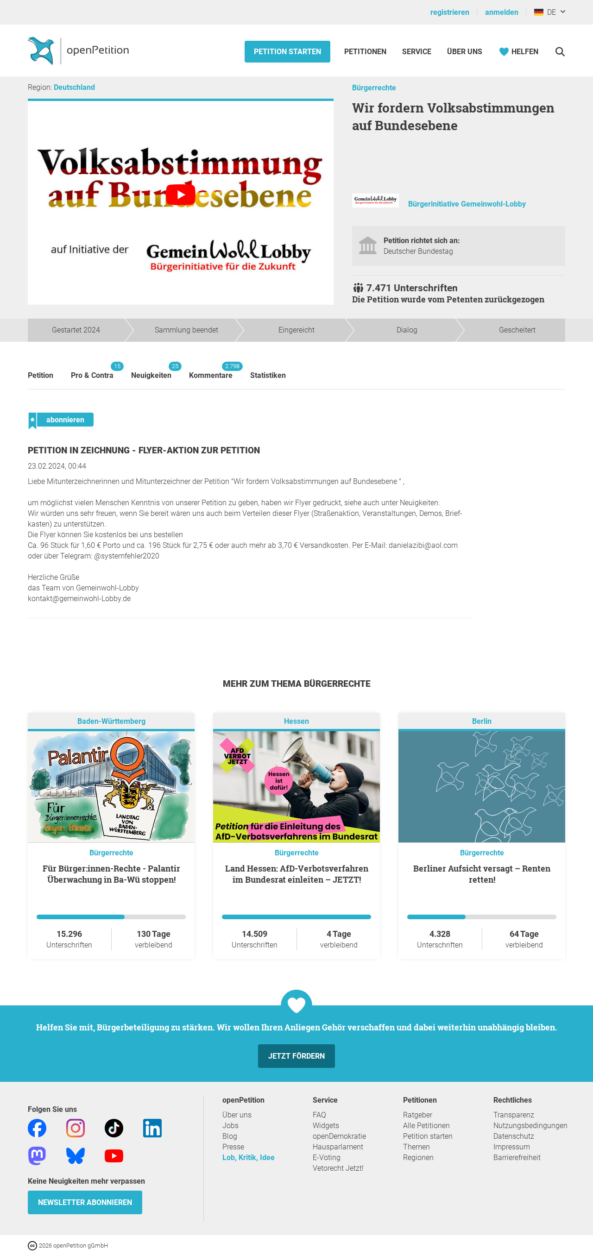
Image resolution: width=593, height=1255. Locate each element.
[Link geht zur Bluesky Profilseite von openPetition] (75, 1155)
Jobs (230, 1125)
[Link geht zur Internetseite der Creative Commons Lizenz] (33, 1245)
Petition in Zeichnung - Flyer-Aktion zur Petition (144, 450)
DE (549, 12)
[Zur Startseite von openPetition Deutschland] (79, 50)
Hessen (296, 721)
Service (416, 51)
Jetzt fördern (296, 1056)
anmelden (501, 12)
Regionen (418, 1157)
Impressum (511, 1146)
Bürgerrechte (374, 87)
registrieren (449, 12)
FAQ (319, 1115)
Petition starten (287, 51)
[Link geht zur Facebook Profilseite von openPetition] (37, 1127)
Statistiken (268, 375)
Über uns (237, 1115)
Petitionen (366, 51)
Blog (229, 1136)
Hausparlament (338, 1146)
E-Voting (327, 1157)
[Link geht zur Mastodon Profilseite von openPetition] (37, 1155)
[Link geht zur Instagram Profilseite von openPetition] (75, 1127)
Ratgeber (417, 1115)
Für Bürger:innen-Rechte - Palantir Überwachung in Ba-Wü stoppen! (111, 874)
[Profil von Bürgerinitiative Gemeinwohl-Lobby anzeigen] (375, 205)
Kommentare (211, 371)
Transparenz (513, 1115)
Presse (233, 1146)
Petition (40, 375)
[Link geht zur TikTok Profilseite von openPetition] (114, 1127)
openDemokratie (339, 1136)
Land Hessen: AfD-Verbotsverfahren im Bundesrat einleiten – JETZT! (296, 874)
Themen (416, 1146)
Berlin (482, 721)
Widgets (326, 1125)
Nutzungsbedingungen (530, 1125)
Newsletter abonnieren (85, 1202)
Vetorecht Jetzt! (338, 1168)
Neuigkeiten (151, 371)
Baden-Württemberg (111, 721)
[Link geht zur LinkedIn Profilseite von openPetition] (152, 1127)
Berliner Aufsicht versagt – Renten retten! (481, 874)
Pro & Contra (92, 371)
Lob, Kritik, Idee (248, 1157)
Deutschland (74, 87)
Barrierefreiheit (517, 1157)
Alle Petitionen (426, 1125)
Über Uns (464, 51)
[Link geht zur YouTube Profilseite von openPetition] (114, 1155)
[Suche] (560, 51)
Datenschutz (513, 1136)
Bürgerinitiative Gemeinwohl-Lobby (467, 204)
